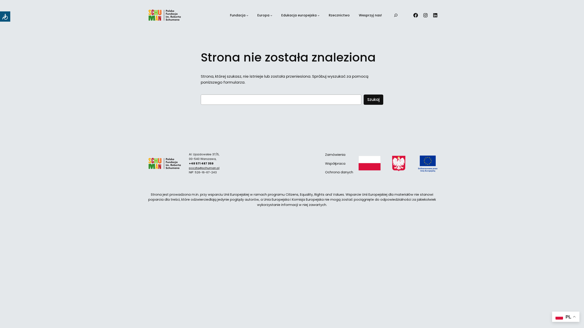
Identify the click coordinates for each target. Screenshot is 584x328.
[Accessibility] (5, 16)
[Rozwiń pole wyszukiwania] (396, 15)
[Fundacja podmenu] (247, 15)
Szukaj (373, 99)
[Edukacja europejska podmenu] (319, 15)
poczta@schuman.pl (204, 168)
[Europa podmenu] (271, 15)
